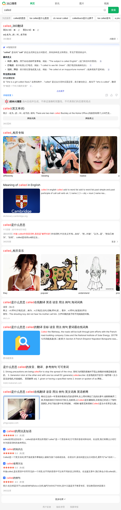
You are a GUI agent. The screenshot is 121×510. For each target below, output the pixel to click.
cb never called (60, 18)
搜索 (113, 10)
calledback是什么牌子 (82, 18)
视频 (106, 3)
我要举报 (74, 507)
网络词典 (31, 118)
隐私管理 (60, 507)
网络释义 (89, 118)
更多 (114, 241)
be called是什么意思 (39, 18)
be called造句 (104, 18)
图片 (81, 3)
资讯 (57, 3)
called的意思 (19, 18)
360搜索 (10, 3)
